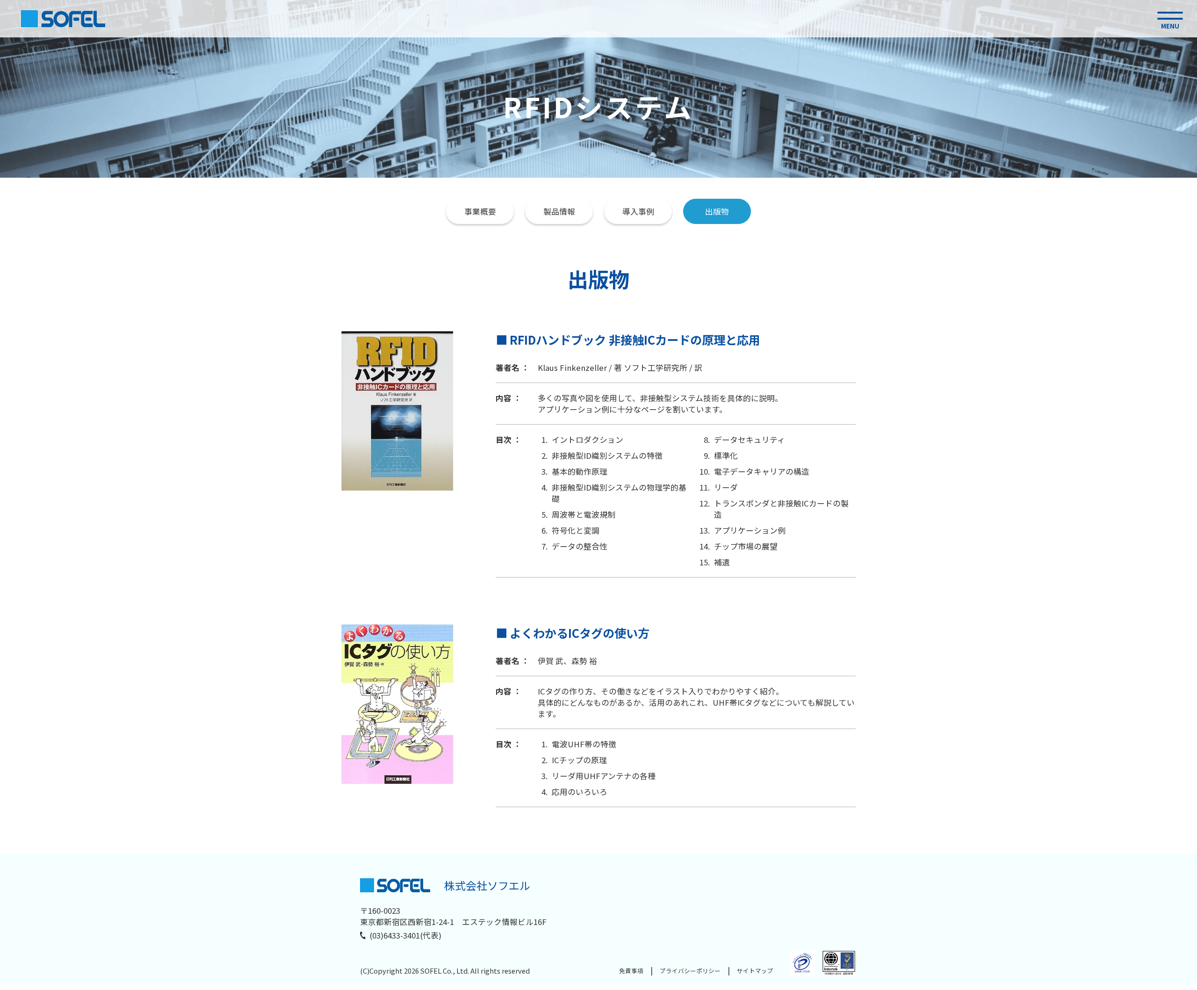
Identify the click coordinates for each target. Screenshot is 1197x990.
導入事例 (638, 211)
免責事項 (631, 970)
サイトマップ (755, 970)
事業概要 (480, 211)
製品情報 (559, 211)
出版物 (717, 211)
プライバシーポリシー (690, 970)
